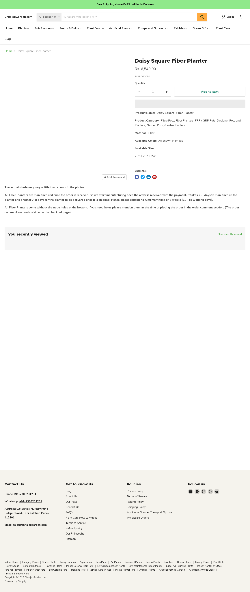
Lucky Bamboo (68, 562)
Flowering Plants (53, 566)
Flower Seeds (12, 566)
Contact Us (72, 507)
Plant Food (94, 28)
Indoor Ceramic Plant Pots (79, 566)
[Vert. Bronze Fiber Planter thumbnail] (12, 192)
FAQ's (69, 512)
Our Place (71, 502)
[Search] (202, 17)
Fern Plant (101, 562)
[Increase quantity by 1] (166, 92)
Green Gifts (201, 28)
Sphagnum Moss (32, 566)
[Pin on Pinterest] (154, 177)
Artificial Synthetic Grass (201, 570)
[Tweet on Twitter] (143, 177)
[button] (190, 104)
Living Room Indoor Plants (111, 566)
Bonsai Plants (184, 562)
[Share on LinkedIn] (148, 177)
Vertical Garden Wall (100, 570)
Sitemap (71, 539)
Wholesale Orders (138, 518)
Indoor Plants (11, 562)
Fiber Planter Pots (35, 570)
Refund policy (74, 528)
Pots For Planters (13, 570)
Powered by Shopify (15, 581)
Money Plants (202, 562)
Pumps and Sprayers (152, 28)
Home (9, 28)
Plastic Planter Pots (125, 570)
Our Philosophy (75, 533)
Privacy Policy (135, 491)
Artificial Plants (120, 28)
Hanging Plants (30, 562)
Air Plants (116, 562)
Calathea (168, 562)
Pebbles (180, 28)
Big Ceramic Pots (58, 570)
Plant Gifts (218, 562)
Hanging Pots (78, 570)
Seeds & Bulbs (69, 28)
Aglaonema (86, 562)
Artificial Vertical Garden (172, 570)
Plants (22, 28)
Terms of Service (76, 523)
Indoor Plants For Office (209, 566)
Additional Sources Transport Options (149, 512)
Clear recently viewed (230, 234)
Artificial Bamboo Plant (17, 573)
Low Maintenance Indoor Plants (145, 566)
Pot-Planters (43, 28)
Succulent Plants (133, 562)
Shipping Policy (136, 507)
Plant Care (223, 28)
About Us (71, 496)
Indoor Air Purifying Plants (179, 566)
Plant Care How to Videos (81, 518)
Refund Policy (135, 502)
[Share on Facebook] (137, 177)
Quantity (140, 83)
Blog (8, 39)
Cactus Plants (153, 562)
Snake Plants (49, 562)
